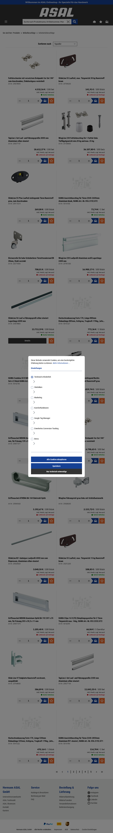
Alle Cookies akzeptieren (56, 459)
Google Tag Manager (42, 418)
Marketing (38, 397)
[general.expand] (34, 381)
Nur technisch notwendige (56, 471)
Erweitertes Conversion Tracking (46, 428)
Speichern (56, 466)
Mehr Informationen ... (61, 363)
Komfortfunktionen (41, 408)
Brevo (36, 439)
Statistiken (38, 387)
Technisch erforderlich (42, 377)
